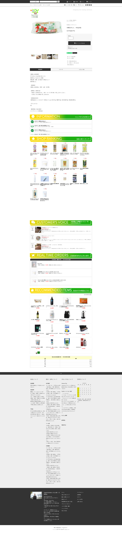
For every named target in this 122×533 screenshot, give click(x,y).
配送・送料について (66, 497)
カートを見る (80, 499)
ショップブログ (65, 508)
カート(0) (90, 1)
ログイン (82, 1)
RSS (62, 510)
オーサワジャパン (72, 21)
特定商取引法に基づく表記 (72, 48)
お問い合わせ (80, 501)
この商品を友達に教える (72, 61)
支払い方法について (66, 494)
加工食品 (71, 20)
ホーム (68, 20)
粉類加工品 (74, 20)
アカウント (70, 1)
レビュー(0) (81, 69)
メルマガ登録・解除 (66, 506)
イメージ (61, 69)
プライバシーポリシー (66, 503)
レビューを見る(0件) (71, 56)
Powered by (54, 529)
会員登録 (76, 1)
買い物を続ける (71, 64)
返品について (64, 499)
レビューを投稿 (71, 58)
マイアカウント (80, 492)
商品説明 (40, 69)
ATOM (65, 510)
